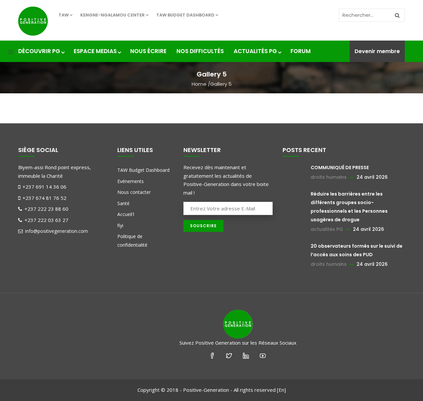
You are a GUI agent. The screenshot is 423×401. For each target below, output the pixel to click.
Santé (123, 203)
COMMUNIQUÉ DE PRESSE (340, 167)
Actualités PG (255, 51)
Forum (300, 51)
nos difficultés (200, 51)
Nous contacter (134, 192)
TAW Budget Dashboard (185, 15)
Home (199, 83)
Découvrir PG (39, 51)
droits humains (329, 177)
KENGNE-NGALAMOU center (112, 15)
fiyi (120, 225)
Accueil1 (126, 214)
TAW (63, 15)
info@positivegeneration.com (56, 231)
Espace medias (95, 51)
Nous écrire (148, 51)
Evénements (130, 181)
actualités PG (327, 229)
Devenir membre (377, 51)
